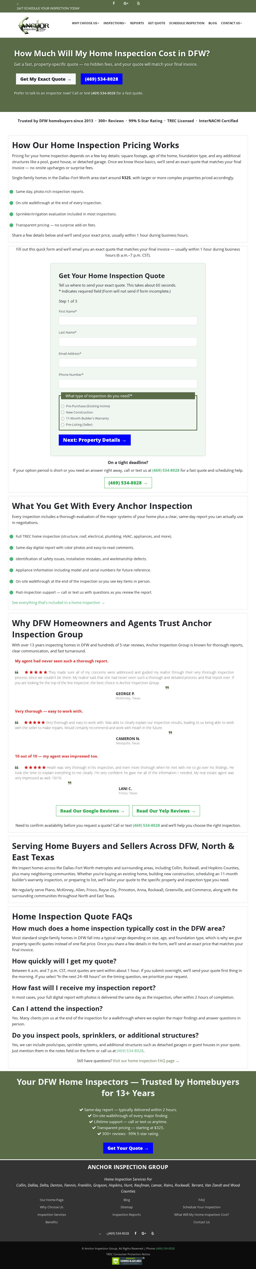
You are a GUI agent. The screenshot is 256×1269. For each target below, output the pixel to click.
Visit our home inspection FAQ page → (146, 1060)
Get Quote (156, 23)
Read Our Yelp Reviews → (166, 811)
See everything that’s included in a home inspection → (58, 602)
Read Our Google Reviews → (92, 811)
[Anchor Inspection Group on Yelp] (139, 3)
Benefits (52, 1222)
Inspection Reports (126, 1214)
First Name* (68, 311)
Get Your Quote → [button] (128, 1148)
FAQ (201, 1200)
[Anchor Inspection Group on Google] (126, 3)
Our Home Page (52, 1200)
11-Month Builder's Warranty (87, 418)
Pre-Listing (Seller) (79, 424)
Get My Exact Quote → (46, 79)
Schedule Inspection (186, 23)
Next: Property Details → (94, 439)
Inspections (114, 23)
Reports (137, 23)
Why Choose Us (84, 23)
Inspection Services (52, 1214)
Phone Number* (71, 374)
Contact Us (230, 23)
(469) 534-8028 (101, 79)
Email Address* (70, 353)
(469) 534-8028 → (128, 483)
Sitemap (126, 1207)
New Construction (79, 412)
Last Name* (67, 332)
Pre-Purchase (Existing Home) (88, 406)
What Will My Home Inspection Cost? (201, 1214)
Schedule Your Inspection (201, 1207)
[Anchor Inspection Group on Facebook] (114, 3)
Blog (212, 23)
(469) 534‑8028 (103, 93)
